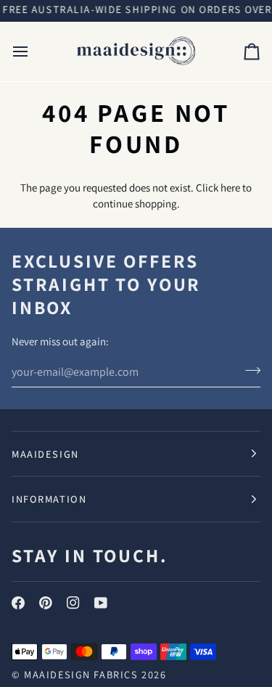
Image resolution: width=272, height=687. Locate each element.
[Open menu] (33, 51)
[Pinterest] (45, 602)
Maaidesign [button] (45, 454)
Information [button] (49, 499)
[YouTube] (100, 602)
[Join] (248, 370)
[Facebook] (18, 602)
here (230, 187)
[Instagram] (73, 602)
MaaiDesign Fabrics (82, 674)
